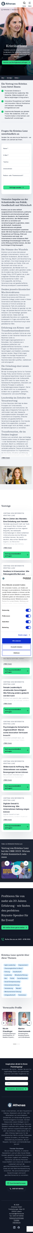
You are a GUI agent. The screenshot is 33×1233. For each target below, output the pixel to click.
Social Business (22, 978)
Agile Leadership (9, 965)
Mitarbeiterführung (21, 975)
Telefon (5, 162)
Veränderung (8, 988)
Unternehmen (7, 168)
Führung (7, 971)
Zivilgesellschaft (9, 995)
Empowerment (23, 965)
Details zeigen (22, 635)
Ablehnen (16, 653)
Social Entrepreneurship (12, 981)
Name (5, 148)
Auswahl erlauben (16, 647)
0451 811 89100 (17, 1189)
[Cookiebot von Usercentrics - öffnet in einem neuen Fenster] (23, 578)
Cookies (16, 1220)
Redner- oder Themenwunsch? (13, 175)
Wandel (18, 988)
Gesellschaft (17, 971)
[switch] (28, 616)
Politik (12, 978)
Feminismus (22, 995)
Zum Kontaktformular (17, 1183)
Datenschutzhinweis (16, 1218)
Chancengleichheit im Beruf (13, 968)
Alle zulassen (16, 641)
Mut (5, 978)
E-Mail (6, 155)
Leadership (8, 975)
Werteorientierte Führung (12, 991)
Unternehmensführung (11, 985)
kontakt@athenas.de (16, 1214)
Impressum (16, 1222)
